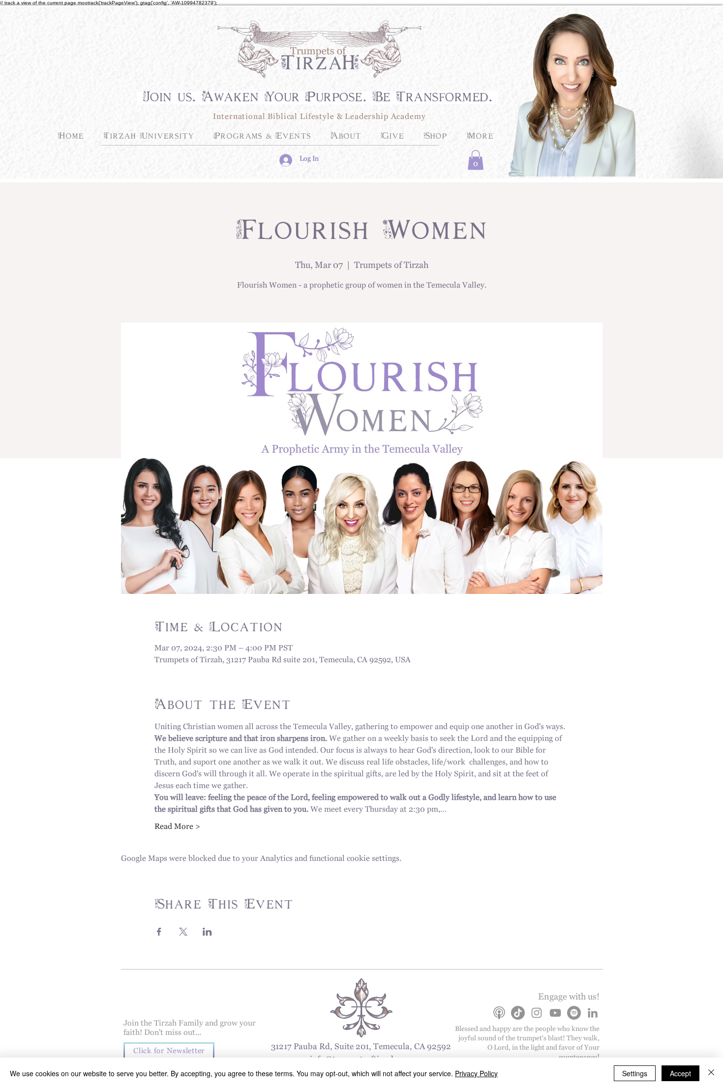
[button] (475, 160)
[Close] (711, 1073)
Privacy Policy (476, 1073)
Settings (634, 1073)
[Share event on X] (183, 932)
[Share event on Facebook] (159, 932)
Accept (680, 1073)
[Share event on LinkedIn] (207, 932)
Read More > (177, 828)
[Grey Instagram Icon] (536, 1013)
